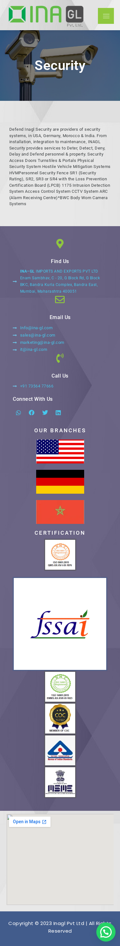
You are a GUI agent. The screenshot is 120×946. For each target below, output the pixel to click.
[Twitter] (45, 412)
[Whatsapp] (18, 412)
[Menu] (106, 16)
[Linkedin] (58, 412)
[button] (106, 932)
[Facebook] (32, 412)
